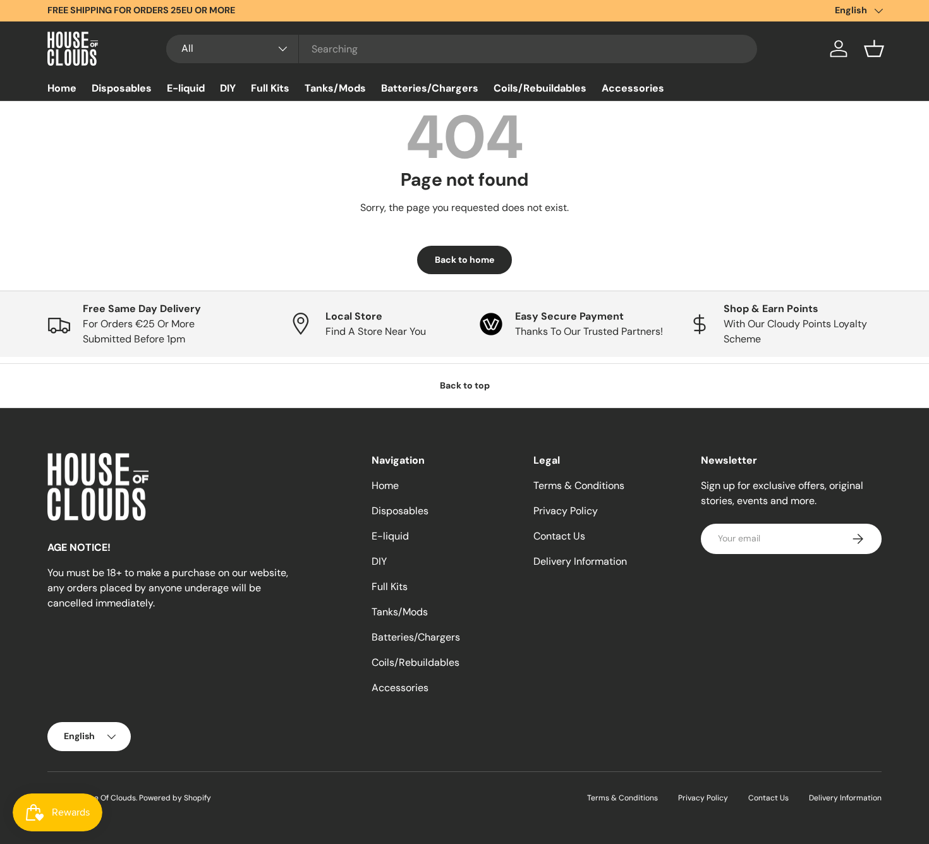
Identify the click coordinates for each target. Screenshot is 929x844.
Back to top (465, 385)
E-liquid (186, 88)
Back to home (464, 259)
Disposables (122, 88)
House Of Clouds (106, 798)
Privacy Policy (565, 510)
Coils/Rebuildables (540, 88)
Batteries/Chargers (429, 88)
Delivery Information (580, 561)
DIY (228, 88)
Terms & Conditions (578, 485)
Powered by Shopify (175, 798)
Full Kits (270, 88)
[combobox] (461, 49)
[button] (874, 49)
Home (61, 88)
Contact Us (559, 536)
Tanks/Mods (335, 88)
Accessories (633, 88)
